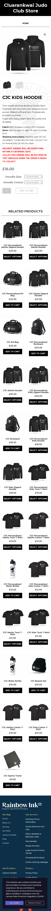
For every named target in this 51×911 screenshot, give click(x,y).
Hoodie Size (13, 176)
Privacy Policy (34, 903)
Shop (4, 839)
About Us (6, 823)
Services (5, 827)
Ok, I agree (14, 903)
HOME (26, 23)
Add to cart (27, 191)
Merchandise (31, 841)
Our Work (6, 831)
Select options (12, 257)
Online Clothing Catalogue (37, 862)
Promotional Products (35, 858)
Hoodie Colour (13, 182)
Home (5, 819)
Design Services (32, 846)
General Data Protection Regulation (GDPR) (25, 896)
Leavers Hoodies (9, 835)
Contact (5, 843)
